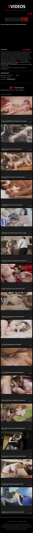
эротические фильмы (6, 66)
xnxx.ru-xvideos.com (11, 521)
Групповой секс (11, 79)
